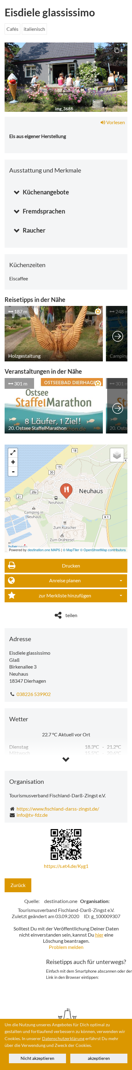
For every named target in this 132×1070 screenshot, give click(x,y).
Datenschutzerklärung (63, 1038)
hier (99, 935)
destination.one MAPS (44, 549)
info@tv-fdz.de (32, 815)
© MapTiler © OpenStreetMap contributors (94, 549)
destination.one (60, 901)
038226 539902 (34, 694)
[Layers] (117, 455)
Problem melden (66, 947)
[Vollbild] (12, 453)
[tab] (66, 189)
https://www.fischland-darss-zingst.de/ (58, 809)
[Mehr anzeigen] (117, 333)
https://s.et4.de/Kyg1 (66, 866)
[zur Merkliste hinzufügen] (96, 312)
